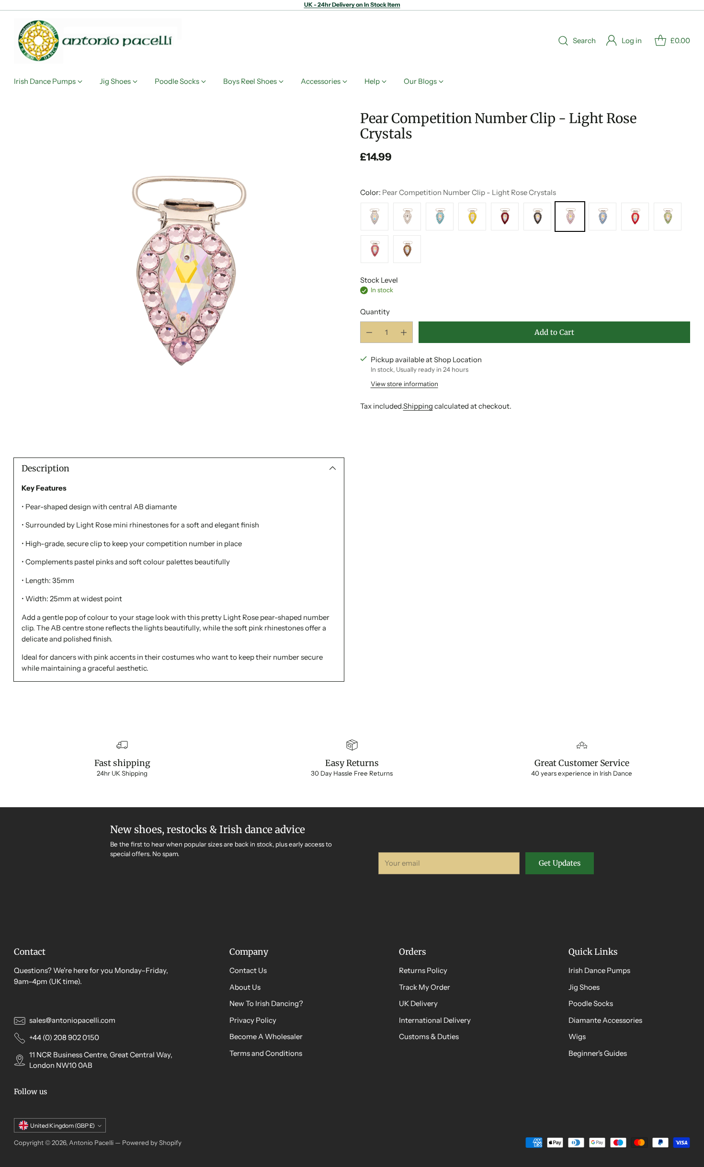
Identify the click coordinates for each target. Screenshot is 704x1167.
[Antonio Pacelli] (98, 41)
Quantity (375, 312)
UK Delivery (418, 1003)
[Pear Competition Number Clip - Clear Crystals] (407, 216)
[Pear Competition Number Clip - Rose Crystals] (374, 249)
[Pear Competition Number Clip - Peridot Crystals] (667, 216)
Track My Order (424, 987)
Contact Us (248, 970)
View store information (404, 384)
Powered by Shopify (152, 1142)
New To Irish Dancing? (266, 1003)
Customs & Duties (429, 1036)
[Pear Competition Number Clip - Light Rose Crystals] (179, 276)
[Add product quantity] (403, 332)
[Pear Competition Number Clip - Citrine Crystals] (472, 216)
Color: (458, 192)
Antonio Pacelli (91, 1142)
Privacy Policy (252, 1020)
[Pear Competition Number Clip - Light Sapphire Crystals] (602, 216)
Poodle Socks (590, 1003)
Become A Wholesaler (266, 1036)
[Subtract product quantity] (369, 332)
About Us (245, 987)
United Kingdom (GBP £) (62, 1125)
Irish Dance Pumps (599, 970)
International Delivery (435, 1020)
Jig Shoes (584, 987)
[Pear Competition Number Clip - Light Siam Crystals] (635, 216)
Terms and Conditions (265, 1053)
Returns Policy (423, 970)
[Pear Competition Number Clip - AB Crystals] (374, 216)
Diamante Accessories (605, 1020)
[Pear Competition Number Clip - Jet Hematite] (537, 216)
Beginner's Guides (597, 1053)
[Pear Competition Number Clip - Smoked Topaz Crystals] (407, 249)
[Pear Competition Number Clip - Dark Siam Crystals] (504, 216)
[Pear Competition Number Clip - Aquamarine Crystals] (439, 216)
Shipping (418, 406)
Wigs (577, 1036)
